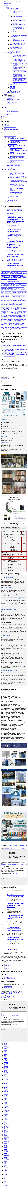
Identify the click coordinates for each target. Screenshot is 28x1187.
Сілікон (11, 53)
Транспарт (9, 98)
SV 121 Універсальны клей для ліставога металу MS (15, 895)
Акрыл (11, 84)
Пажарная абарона (14, 36)
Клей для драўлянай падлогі (17, 47)
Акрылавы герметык (18, 16)
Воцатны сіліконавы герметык (17, 138)
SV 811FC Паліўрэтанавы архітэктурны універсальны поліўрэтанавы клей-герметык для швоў (15, 244)
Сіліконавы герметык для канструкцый (19, 25)
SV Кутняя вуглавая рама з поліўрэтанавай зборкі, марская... (15, 917)
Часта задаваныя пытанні (10, 106)
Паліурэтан (12, 86)
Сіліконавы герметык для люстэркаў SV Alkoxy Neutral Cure (15, 905)
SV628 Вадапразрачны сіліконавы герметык (14, 230)
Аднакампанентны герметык (20, 33)
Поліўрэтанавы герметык (19, 43)
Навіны (5, 94)
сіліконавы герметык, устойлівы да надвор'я (18, 27)
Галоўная (6, 5)
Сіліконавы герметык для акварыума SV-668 (15, 255)
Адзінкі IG (12, 32)
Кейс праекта (10, 112)
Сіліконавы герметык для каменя (18, 153)
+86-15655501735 (8, 986)
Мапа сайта (20, 992)
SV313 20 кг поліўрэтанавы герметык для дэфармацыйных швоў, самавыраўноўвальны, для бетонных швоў (15, 219)
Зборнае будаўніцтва (12, 102)
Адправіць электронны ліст (8, 996)
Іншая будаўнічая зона (15, 51)
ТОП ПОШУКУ (9, 994)
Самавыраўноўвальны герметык (18, 45)
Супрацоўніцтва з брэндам (13, 92)
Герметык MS (16, 41)
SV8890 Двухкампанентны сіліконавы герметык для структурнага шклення (19, 79)
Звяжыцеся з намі (8, 114)
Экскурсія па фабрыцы (12, 111)
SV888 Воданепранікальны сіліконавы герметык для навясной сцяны (19, 67)
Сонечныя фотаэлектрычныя (17, 44)
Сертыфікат (10, 108)
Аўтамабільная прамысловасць (17, 40)
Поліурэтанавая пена (18, 17)
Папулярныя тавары (11, 992)
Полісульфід (13, 87)
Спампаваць (10, 110)
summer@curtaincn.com (9, 987)
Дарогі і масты (10, 100)
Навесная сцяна (14, 23)
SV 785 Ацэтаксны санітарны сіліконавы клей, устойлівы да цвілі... (15, 928)
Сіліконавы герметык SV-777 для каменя (15, 848)
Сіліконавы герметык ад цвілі (17, 145)
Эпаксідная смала (14, 88)
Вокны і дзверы (11, 96)
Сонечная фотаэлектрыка (13, 99)
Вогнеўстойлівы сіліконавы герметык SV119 (20, 82)
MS (10, 90)
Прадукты (6, 7)
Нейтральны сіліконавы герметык (18, 140)
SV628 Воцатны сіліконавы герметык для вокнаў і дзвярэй (20, 57)
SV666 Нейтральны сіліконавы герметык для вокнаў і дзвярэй (19, 61)
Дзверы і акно (13, 9)
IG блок (9, 103)
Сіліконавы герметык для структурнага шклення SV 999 (19, 71)
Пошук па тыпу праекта (13, 8)
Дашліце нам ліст (5, 378)
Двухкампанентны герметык (20, 35)
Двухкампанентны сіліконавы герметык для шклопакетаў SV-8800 (19, 75)
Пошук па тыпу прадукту (13, 52)
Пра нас (6, 107)
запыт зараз (3, 990)
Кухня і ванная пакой (15, 19)
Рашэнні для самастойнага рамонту (16, 166)
